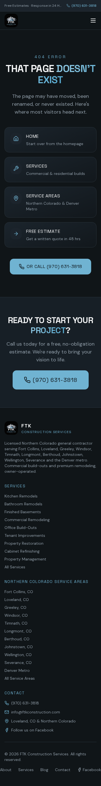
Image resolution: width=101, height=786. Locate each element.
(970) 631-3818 (84, 5)
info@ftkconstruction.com (35, 712)
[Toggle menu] (93, 20)
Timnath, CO (15, 623)
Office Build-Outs (20, 527)
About (6, 769)
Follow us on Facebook (32, 730)
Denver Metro (17, 670)
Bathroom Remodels (23, 503)
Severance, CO (18, 662)
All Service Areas (19, 678)
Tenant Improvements (24, 535)
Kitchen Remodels (21, 496)
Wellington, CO (18, 654)
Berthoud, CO (16, 638)
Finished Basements (22, 511)
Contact (62, 769)
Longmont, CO (18, 631)
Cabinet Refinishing (22, 551)
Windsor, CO (16, 615)
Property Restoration (23, 543)
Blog (44, 769)
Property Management (25, 559)
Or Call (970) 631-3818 (54, 266)
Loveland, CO (16, 599)
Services (26, 769)
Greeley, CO (15, 607)
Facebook (92, 769)
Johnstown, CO (18, 646)
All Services (14, 566)
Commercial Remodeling (27, 519)
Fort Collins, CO (18, 591)
